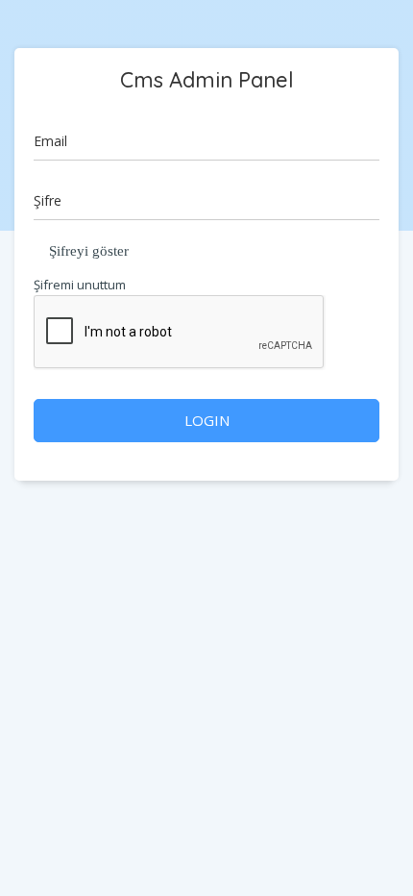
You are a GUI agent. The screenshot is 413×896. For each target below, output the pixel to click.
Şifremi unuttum (80, 284)
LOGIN (207, 420)
